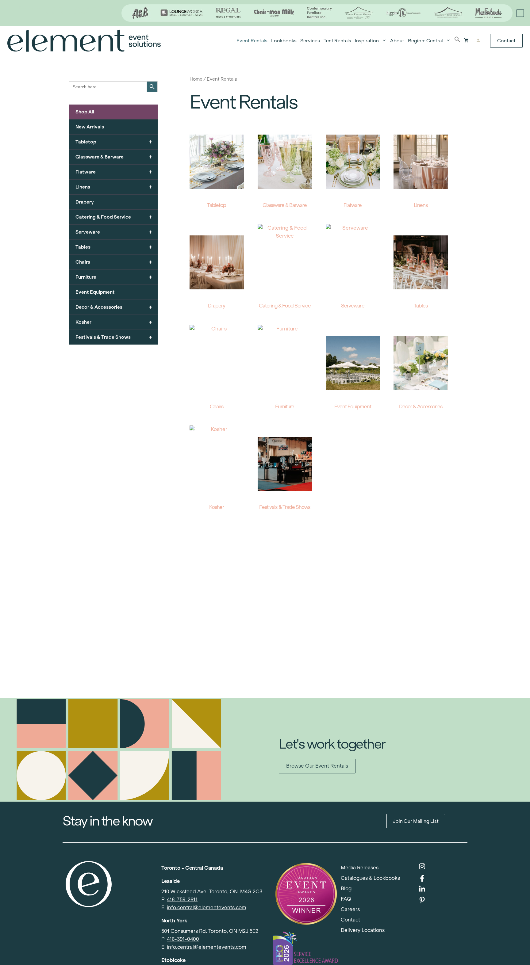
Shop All (84, 111)
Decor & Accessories (113, 307)
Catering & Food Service (113, 216)
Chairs (113, 261)
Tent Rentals (337, 40)
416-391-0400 (183, 939)
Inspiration (367, 40)
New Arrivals (89, 126)
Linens (113, 186)
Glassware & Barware (113, 156)
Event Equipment (95, 292)
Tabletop (113, 141)
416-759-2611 (182, 899)
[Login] (478, 41)
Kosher (113, 322)
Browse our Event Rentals (317, 766)
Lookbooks (284, 40)
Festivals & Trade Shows (113, 337)
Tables (113, 246)
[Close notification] (520, 13)
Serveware (113, 231)
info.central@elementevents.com (206, 907)
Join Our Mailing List (416, 821)
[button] (457, 40)
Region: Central (425, 40)
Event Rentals (251, 40)
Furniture (113, 276)
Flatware (113, 171)
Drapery (84, 201)
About (397, 40)
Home (196, 79)
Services (310, 40)
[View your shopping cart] (466, 40)
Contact (506, 40)
